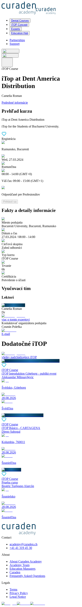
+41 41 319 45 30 (21, 548)
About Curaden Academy (26, 561)
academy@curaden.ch (23, 544)
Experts (15, 28)
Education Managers (22, 568)
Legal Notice (18, 596)
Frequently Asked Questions (27, 576)
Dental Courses (20, 20)
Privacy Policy (19, 593)
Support (15, 43)
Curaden (15, 572)
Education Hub (19, 33)
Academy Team (19, 565)
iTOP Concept (19, 24)
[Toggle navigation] (7, 62)
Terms (13, 589)
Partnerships (17, 40)
